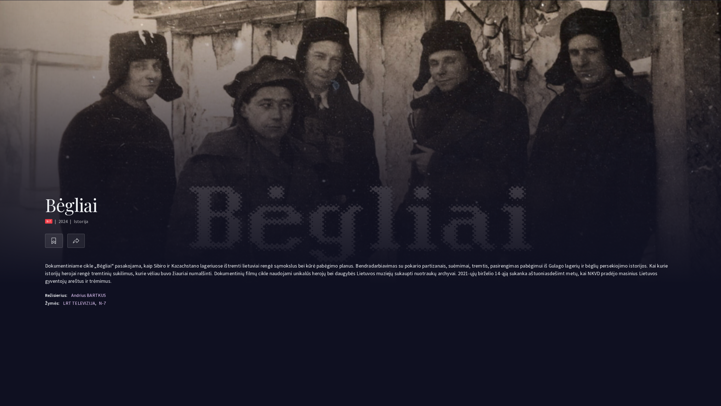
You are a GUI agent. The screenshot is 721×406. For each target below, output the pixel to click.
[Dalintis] (76, 241)
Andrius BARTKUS (88, 295)
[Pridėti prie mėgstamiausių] (54, 241)
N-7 (102, 303)
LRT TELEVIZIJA (79, 303)
